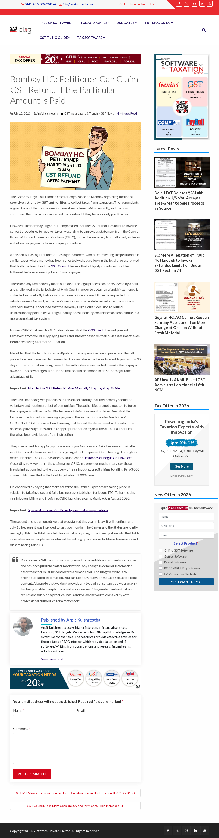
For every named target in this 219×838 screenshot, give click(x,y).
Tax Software (89, 37)
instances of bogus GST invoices (108, 458)
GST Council (60, 266)
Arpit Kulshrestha (47, 113)
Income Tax (137, 4)
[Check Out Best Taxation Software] (75, 678)
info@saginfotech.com (77, 4)
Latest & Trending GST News (96, 113)
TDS (152, 4)
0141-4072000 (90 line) (40, 4)
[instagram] (194, 4)
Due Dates (125, 23)
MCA (27, 13)
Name (18, 710)
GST (122, 4)
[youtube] (210, 4)
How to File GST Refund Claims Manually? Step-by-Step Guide (74, 388)
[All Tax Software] (182, 96)
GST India (70, 113)
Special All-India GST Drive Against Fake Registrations (68, 510)
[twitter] (186, 4)
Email (82, 710)
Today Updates (93, 23)
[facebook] (179, 4)
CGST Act (95, 330)
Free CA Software (55, 23)
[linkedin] (202, 4)
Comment (21, 728)
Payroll (39, 13)
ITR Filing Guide (157, 23)
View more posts (53, 659)
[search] (204, 30)
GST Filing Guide (54, 37)
